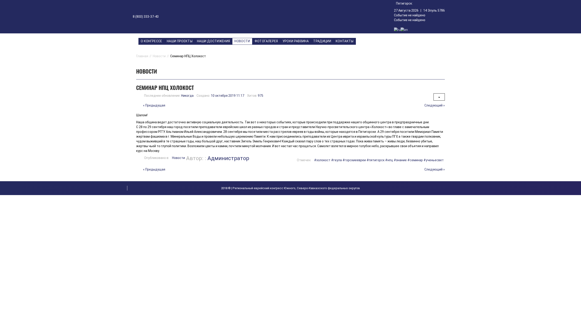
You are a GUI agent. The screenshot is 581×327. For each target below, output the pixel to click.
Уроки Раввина (296, 41)
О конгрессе (151, 41)
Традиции (322, 41)
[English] (404, 29)
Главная (142, 56)
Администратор (228, 158)
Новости (242, 41)
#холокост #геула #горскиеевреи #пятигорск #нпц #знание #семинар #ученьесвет (379, 160)
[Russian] (397, 29)
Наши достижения (213, 41)
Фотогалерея (266, 41)
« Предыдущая (154, 105)
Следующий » (434, 105)
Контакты (345, 41)
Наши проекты (179, 41)
